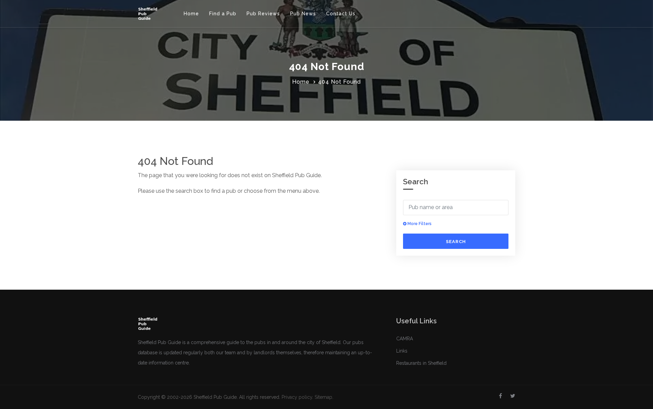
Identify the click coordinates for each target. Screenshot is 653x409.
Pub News (303, 13)
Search (456, 241)
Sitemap (323, 397)
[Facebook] (500, 396)
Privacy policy (297, 397)
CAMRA (404, 338)
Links (401, 351)
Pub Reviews (263, 13)
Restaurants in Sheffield (421, 363)
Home (191, 13)
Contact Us (340, 13)
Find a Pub (222, 13)
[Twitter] (512, 396)
